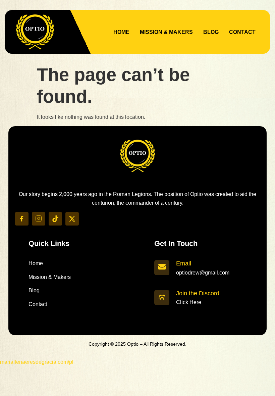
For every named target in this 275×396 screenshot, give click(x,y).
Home (121, 32)
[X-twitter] (72, 219)
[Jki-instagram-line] (38, 219)
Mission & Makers (166, 32)
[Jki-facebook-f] (22, 219)
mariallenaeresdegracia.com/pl (36, 362)
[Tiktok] (55, 219)
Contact (242, 32)
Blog (211, 32)
